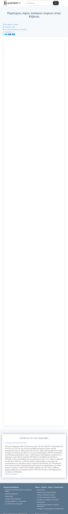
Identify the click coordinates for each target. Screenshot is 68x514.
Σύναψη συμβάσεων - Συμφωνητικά (15, 501)
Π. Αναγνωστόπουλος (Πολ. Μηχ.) (16, 29)
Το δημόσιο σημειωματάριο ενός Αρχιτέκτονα (50, 508)
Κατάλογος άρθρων (11, 474)
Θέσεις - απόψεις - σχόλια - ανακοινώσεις (49, 487)
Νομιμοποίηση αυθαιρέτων (13, 499)
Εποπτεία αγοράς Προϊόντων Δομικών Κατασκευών (48, 505)
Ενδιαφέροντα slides (11, 25)
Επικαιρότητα (41, 502)
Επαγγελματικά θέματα (11, 487)
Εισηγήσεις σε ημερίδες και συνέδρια (47, 500)
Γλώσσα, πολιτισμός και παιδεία (46, 497)
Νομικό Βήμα (9, 496)
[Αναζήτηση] (56, 3)
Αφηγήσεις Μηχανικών (11, 494)
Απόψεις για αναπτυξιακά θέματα (46, 492)
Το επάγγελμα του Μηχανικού (14, 504)
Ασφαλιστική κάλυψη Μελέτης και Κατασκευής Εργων (18, 490)
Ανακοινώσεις (41, 490)
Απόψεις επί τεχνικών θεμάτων (46, 495)
